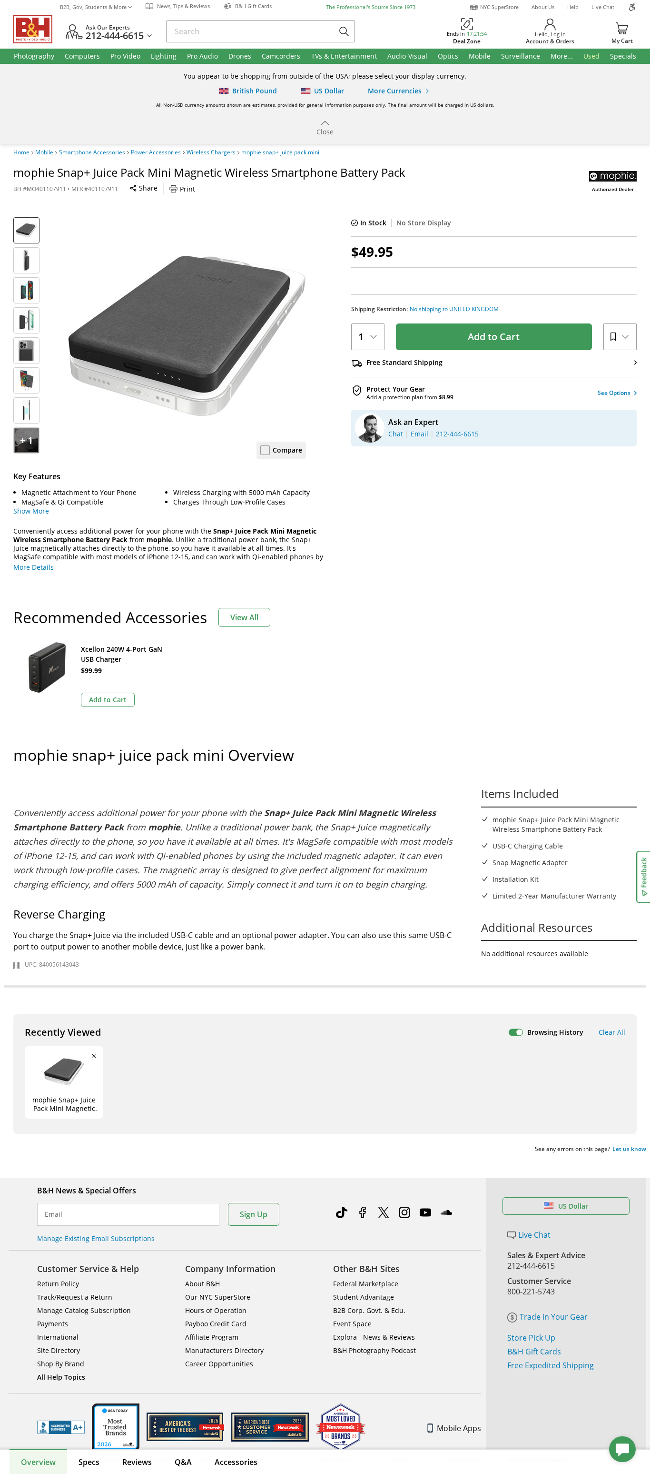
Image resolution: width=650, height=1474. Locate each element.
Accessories (236, 1462)
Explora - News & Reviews (374, 1337)
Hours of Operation (215, 1310)
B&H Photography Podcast (374, 1350)
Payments (52, 1323)
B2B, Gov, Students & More (93, 6)
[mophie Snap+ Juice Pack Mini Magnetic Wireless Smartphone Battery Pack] (187, 336)
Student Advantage (363, 1297)
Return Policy (58, 1283)
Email (53, 1214)
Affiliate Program (211, 1337)
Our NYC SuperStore (217, 1297)
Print (187, 188)
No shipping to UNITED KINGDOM (454, 309)
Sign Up (253, 1214)
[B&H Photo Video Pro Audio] (36, 29)
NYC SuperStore (499, 6)
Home (21, 152)
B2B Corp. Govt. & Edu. (369, 1310)
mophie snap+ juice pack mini (280, 152)
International (58, 1337)
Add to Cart (494, 336)
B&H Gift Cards (534, 1351)
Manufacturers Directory (224, 1350)
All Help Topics (61, 1377)
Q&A (183, 1462)
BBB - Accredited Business (61, 1427)
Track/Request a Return (74, 1297)
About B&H (202, 1283)
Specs (89, 1462)
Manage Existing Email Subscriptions (96, 1238)
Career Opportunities (219, 1363)
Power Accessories (156, 152)
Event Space (352, 1323)
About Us (543, 6)
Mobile (44, 152)
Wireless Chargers (211, 152)
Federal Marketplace (365, 1283)
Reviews (137, 1462)
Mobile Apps (459, 1428)
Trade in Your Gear (554, 1317)
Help (573, 6)
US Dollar (573, 1206)
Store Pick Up (531, 1338)
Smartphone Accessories (92, 152)
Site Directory (58, 1350)
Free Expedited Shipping (550, 1365)
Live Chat (602, 6)
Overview (38, 1462)
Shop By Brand (60, 1363)
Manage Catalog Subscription (84, 1310)
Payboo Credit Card (215, 1323)
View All (244, 617)
